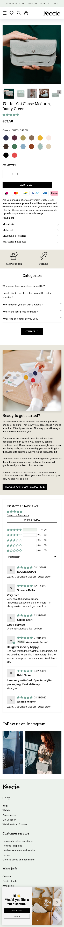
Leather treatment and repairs (19, 850)
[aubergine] (14, 138)
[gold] (23, 138)
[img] (25, 567)
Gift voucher (9, 819)
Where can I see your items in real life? (24, 286)
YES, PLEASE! (17, 911)
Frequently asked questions (17, 841)
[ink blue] (6, 138)
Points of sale (10, 881)
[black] (6, 155)
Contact (7, 876)
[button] (5, 13)
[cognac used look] (31, 146)
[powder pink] (48, 138)
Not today (17, 916)
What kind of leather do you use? (20, 318)
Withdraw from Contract (15, 824)
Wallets (6, 810)
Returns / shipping (12, 845)
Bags (5, 805)
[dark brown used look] (6, 146)
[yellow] (40, 138)
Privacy (6, 855)
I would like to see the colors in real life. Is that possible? (27, 295)
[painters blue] (23, 146)
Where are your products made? (20, 311)
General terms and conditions (18, 859)
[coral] (14, 155)
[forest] (14, 146)
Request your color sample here (25, 487)
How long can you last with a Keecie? (23, 304)
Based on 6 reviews (18, 515)
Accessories (9, 815)
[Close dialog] (60, 889)
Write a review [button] (32, 519)
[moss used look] (31, 138)
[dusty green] (40, 146)
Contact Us (32, 331)
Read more (8, 218)
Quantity (9, 165)
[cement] (48, 146)
